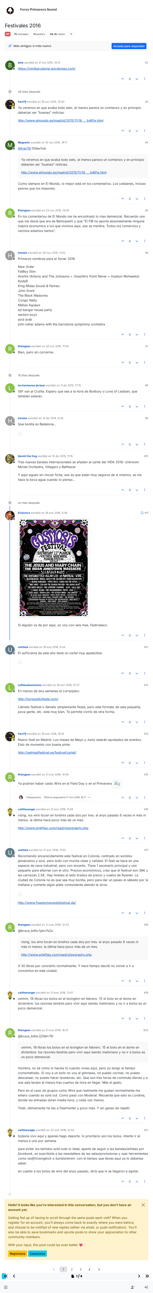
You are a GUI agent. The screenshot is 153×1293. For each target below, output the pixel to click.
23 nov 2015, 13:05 (57, 210)
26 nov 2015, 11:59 (57, 346)
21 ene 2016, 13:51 (62, 992)
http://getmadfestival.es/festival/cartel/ (47, 752)
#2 (146, 62)
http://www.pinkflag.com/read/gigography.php (53, 828)
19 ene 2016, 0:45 (56, 512)
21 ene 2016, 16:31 (57, 1030)
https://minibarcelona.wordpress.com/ (47, 69)
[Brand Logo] (11, 9)
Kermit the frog (27, 456)
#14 (146, 733)
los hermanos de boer (31, 385)
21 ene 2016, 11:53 (54, 850)
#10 (146, 456)
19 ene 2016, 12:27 (68, 685)
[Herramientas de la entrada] (144, 79)
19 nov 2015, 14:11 (56, 142)
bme (21, 62)
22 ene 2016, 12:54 (62, 1130)
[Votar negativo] (136, 79)
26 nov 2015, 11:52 (54, 252)
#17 (146, 850)
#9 (146, 418)
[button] (6, 1287)
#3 (146, 101)
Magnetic (24, 142)
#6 (146, 252)
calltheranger (26, 809)
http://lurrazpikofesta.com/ (38, 699)
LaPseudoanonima (29, 685)
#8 (146, 385)
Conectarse (37, 1253)
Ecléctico (24, 512)
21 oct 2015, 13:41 (49, 62)
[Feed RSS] (71, 34)
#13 (146, 685)
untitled (23, 647)
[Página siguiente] (99, 1269)
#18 (146, 924)
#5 (146, 210)
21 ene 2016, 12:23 (57, 924)
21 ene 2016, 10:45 (57, 774)
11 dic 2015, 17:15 (71, 385)
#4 (146, 142)
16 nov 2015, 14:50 (53, 101)
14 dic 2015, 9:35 (53, 418)
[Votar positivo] (123, 79)
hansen (22, 252)
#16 (146, 809)
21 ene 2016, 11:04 (62, 809)
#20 (145, 1030)
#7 (146, 346)
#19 (146, 992)
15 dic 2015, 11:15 (62, 456)
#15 (146, 774)
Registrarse (17, 1253)
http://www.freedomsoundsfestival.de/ (47, 903)
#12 (146, 647)
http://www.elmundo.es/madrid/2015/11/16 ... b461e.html (60, 120)
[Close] (143, 1205)
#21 (146, 1130)
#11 (146, 512)
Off (8, 34)
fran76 (22, 101)
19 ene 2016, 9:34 (54, 647)
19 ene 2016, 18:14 (53, 733)
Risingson (24, 210)
